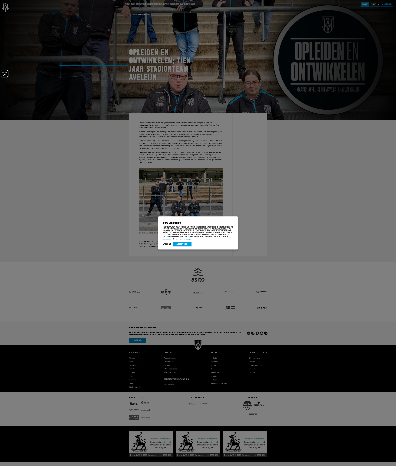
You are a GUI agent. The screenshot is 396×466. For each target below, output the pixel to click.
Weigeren (167, 244)
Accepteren (182, 244)
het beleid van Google (183, 239)
